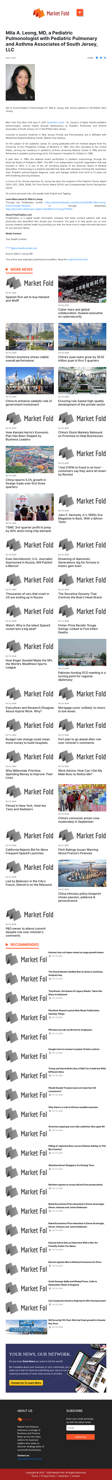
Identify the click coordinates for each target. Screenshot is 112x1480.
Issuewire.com (55, 122)
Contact (76, 1476)
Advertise (63, 1476)
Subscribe (80, 1436)
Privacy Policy (48, 1476)
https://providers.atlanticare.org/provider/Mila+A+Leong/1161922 (39, 209)
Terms (34, 1476)
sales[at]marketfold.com (29, 1458)
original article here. (78, 259)
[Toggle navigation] (80, 12)
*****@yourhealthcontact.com (21, 248)
